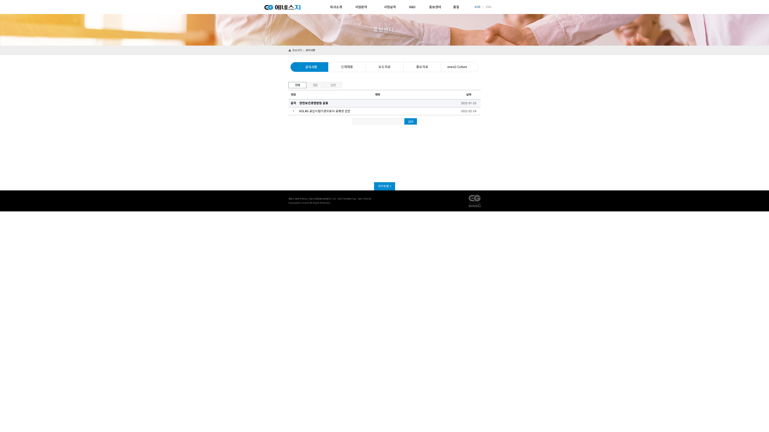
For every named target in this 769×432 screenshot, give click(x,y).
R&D (412, 7)
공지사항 (311, 67)
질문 (315, 85)
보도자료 (384, 67)
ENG (489, 7)
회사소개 (336, 7)
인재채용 (347, 67)
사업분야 (361, 7)
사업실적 (390, 7)
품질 (456, 7)
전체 (297, 85)
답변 (333, 85)
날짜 (468, 94)
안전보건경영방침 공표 (313, 103)
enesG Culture (457, 67)
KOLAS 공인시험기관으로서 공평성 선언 (324, 111)
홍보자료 (422, 67)
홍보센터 (435, 7)
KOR (477, 7)
